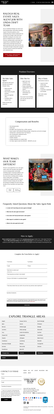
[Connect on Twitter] (34, 397)
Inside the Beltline (24, 332)
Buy (32, 370)
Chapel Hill (4, 335)
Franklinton (4, 349)
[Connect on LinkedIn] (32, 397)
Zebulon (39, 346)
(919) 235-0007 (27, 393)
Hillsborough (23, 326)
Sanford (39, 332)
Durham (4, 346)
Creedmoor (4, 341)
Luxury (36, 370)
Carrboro (4, 329)
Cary (3, 332)
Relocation (41, 370)
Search (25, 370)
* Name (2, 374)
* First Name (9, 261)
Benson (4, 326)
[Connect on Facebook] (24, 397)
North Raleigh (40, 321)
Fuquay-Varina (23, 321)
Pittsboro (39, 324)
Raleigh (39, 326)
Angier (3, 321)
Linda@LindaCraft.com (28, 239)
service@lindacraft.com (39, 393)
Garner (21, 324)
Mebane (22, 343)
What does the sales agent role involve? (16, 211)
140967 (35, 391)
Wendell (39, 341)
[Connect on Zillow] (38, 397)
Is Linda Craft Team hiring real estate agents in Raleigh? (19, 208)
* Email (8, 266)
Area (47, 370)
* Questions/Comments (6, 386)
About (29, 372)
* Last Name (30, 261)
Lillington (22, 338)
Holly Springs (23, 329)
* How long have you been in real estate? (16, 274)
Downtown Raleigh (6, 343)
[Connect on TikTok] (30, 397)
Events (25, 372)
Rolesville (39, 329)
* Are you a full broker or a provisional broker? (17, 278)
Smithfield (40, 335)
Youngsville (40, 343)
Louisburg (22, 341)
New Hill (22, 349)
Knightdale (22, 335)
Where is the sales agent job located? (15, 223)
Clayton (4, 338)
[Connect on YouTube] (26, 397)
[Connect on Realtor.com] (41, 397)
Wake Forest (40, 338)
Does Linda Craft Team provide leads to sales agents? (19, 215)
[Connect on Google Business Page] (24, 399)
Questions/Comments (11, 292)
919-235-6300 (29, 240)
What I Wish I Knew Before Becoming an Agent (12, 55)
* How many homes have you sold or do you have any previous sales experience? (24, 285)
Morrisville (22, 346)
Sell (29, 370)
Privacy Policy (32, 301)
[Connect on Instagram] (28, 397)
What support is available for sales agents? (16, 219)
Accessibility (26, 407)
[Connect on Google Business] (36, 397)
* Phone (29, 266)
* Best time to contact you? (13, 270)
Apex (3, 324)
